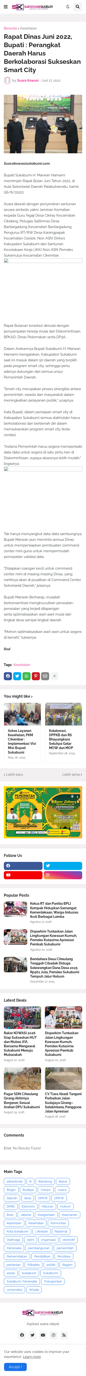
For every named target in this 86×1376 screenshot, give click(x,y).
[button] (5, 7)
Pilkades (33, 1265)
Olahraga (13, 1240)
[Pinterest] (36, 676)
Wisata (34, 1290)
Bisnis (63, 1181)
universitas (14, 1290)
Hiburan (47, 1206)
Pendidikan (42, 1256)
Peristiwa (63, 1256)
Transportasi (53, 1281)
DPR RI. (59, 1198)
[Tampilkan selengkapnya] (54, 676)
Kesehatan (28, 28)
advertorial (14, 1181)
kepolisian (14, 1223)
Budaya (28, 1190)
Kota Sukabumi (17, 1231)
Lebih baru (14, 774)
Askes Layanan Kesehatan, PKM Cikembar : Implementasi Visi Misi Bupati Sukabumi (22, 741)
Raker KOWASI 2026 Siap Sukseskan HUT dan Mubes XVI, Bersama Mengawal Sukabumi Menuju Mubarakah (20, 1044)
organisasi (48, 1240)
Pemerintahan (17, 1256)
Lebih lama (71, 774)
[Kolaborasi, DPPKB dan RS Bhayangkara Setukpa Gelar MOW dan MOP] (63, 714)
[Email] (45, 676)
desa (27, 1198)
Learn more (32, 1357)
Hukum (65, 1206)
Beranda (10, 28)
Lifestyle (41, 1231)
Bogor (11, 1190)
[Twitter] (17, 676)
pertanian (14, 1265)
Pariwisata (14, 1248)
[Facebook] (8, 676)
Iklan (10, 1215)
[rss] (64, 1335)
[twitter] (63, 866)
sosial (11, 1273)
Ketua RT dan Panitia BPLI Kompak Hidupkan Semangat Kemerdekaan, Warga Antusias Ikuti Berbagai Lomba (54, 910)
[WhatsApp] (26, 676)
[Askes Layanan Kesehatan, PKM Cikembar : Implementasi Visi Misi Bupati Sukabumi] (22, 714)
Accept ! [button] (15, 1367)
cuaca (62, 1190)
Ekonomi (28, 1206)
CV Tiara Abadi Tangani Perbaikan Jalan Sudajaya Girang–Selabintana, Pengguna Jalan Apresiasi (63, 1102)
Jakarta (26, 1215)
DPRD (11, 1206)
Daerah (12, 1198)
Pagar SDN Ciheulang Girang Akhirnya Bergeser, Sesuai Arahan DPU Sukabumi (22, 1100)
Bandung (45, 1181)
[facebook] (23, 866)
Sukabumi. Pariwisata (22, 1281)
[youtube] (23, 875)
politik (51, 1265)
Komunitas (58, 1223)
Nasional (61, 1231)
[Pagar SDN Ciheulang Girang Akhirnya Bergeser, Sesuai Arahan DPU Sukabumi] (22, 1078)
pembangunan (39, 1248)
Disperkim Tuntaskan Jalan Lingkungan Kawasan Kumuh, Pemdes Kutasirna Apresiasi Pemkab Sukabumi (53, 937)
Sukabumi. (50, 1273)
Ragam (67, 1265)
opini (30, 1240)
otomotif (69, 1240)
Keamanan (69, 1215)
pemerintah (65, 1248)
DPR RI (42, 1198)
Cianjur (46, 1190)
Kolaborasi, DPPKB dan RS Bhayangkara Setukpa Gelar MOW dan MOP (61, 739)
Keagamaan (46, 1215)
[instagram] (63, 875)
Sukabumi (29, 1273)
